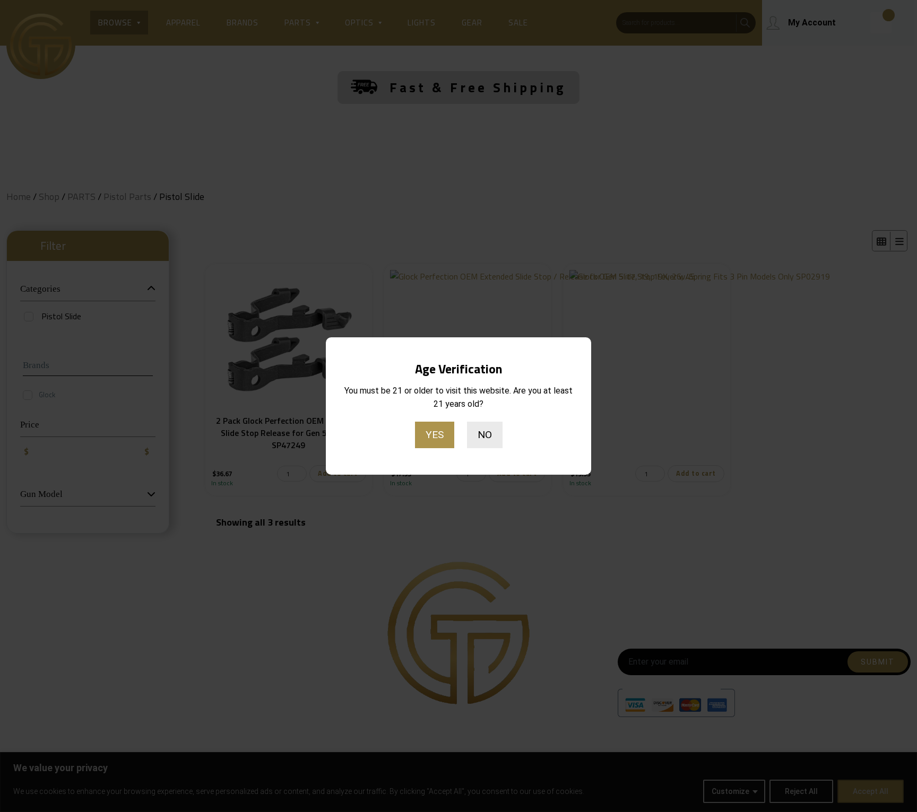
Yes (435, 435)
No (485, 435)
